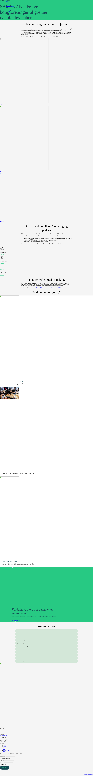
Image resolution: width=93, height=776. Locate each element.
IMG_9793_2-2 (3, 221)
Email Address (3, 756)
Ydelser (4, 746)
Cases (4, 747)
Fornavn (1, 762)
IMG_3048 (2, 171)
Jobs (4, 749)
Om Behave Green (6, 750)
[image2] (24, 102)
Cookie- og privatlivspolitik (88, 774)
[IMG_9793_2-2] (31, 219)
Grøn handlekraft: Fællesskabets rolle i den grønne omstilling (48, 287)
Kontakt (4, 751)
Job (1, 758)
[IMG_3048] (24, 169)
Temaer (4, 745)
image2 (1, 104)
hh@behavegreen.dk (3, 735)
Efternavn (2, 760)
